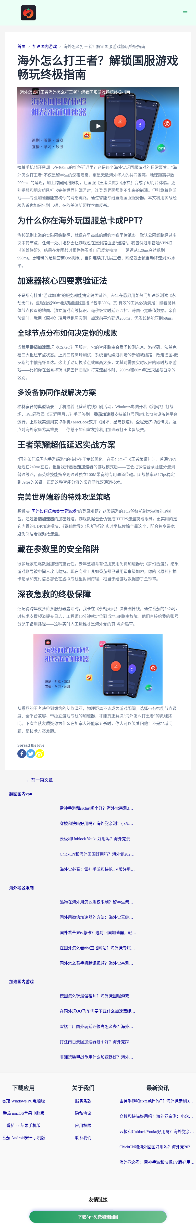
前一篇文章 (39, 780)
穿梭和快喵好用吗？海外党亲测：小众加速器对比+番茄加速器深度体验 (98, 823)
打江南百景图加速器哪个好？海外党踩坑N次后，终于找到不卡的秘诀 (98, 1042)
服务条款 (83, 1101)
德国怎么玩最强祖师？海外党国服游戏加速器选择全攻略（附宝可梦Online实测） (98, 996)
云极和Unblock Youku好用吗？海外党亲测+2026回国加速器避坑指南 (98, 839)
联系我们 (83, 1138)
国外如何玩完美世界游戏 (53, 511)
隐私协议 (83, 1113)
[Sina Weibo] (39, 753)
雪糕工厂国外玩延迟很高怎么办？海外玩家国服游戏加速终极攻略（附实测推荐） (98, 1026)
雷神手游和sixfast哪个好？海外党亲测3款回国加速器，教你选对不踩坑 (98, 808)
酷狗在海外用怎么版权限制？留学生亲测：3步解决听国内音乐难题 (98, 902)
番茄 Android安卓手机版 (23, 1138)
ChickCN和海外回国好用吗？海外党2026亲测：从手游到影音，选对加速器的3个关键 (98, 854)
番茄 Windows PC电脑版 (23, 1101)
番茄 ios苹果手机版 (23, 1125)
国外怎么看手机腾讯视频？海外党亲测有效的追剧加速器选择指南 (98, 963)
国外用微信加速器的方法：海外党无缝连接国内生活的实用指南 (98, 917)
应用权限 (83, 1125)
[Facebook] (21, 753)
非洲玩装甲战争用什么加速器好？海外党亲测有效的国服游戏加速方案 (98, 1057)
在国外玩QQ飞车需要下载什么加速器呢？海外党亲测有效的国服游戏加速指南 (98, 1011)
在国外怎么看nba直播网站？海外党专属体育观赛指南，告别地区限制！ (98, 948)
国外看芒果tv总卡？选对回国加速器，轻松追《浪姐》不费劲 (98, 933)
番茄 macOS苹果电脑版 (23, 1113)
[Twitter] (30, 753)
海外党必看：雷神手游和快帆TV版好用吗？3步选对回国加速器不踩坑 (98, 869)
